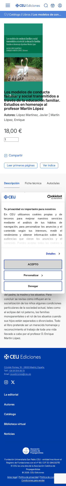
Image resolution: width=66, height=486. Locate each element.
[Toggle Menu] (8, 5)
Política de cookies (49, 477)
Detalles (51, 253)
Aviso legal (12, 477)
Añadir (18, 147)
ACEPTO (33, 264)
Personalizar (31, 275)
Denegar (33, 286)
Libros (26, 14)
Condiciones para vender (33, 480)
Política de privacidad (28, 477)
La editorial (11, 394)
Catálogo (14, 14)
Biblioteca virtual (15, 424)
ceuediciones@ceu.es (20, 374)
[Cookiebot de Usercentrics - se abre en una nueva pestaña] (47, 197)
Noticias (9, 433)
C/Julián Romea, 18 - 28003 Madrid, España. (24, 367)
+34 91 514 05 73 (17, 370)
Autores (9, 404)
